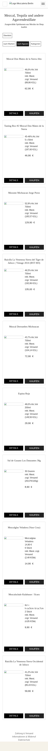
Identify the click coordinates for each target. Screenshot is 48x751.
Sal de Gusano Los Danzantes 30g (24, 460)
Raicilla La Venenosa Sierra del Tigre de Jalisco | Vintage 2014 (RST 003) (24, 261)
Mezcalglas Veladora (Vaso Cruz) (24, 527)
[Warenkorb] (5, 4)
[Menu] (43, 4)
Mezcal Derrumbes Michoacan (24, 326)
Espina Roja (24, 393)
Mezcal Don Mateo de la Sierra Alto (24, 59)
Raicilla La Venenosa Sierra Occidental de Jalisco (24, 663)
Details (13, 113)
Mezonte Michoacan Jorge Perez (24, 192)
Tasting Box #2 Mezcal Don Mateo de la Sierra (24, 127)
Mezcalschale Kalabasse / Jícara (24, 594)
